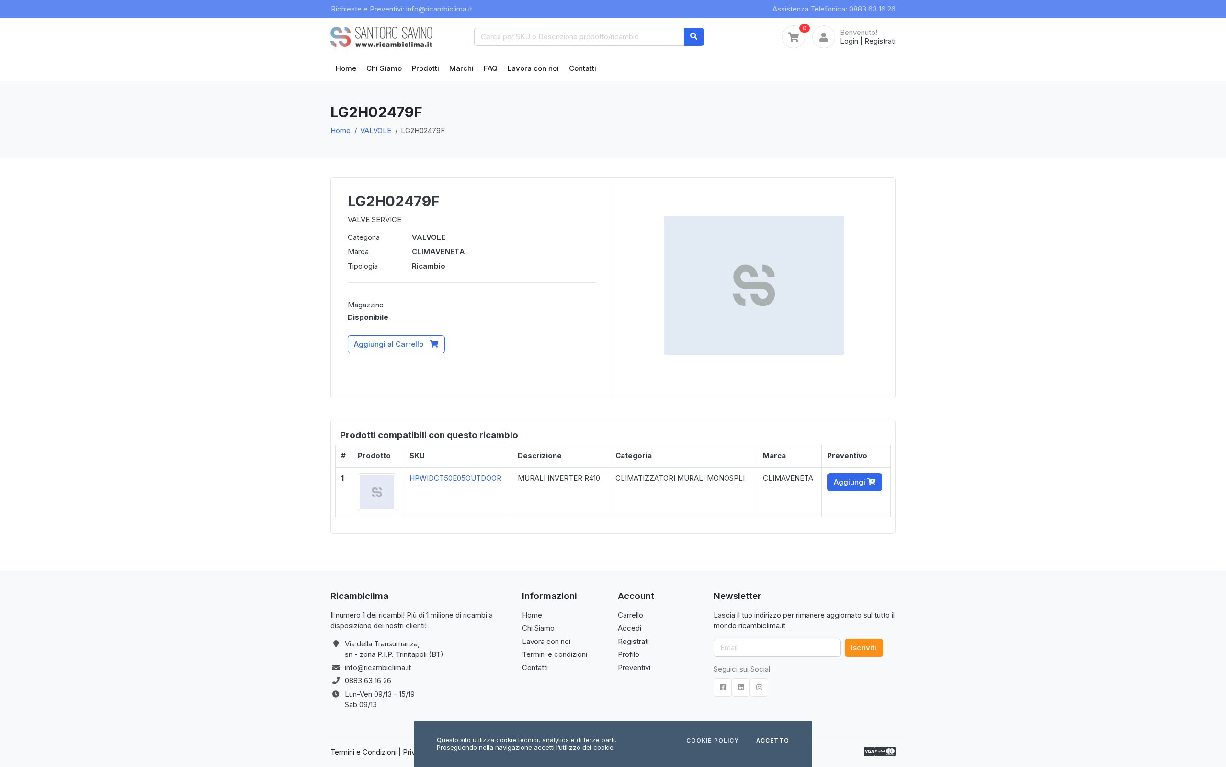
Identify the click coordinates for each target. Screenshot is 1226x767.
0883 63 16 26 (368, 680)
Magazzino (366, 304)
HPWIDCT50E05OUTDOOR (455, 478)
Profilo (628, 654)
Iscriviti (863, 647)
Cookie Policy (712, 741)
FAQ (491, 68)
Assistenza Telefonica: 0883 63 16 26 (834, 8)
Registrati (880, 40)
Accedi (629, 627)
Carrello (630, 615)
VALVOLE (375, 130)
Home (346, 68)
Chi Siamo (384, 68)
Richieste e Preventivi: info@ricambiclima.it (401, 8)
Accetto (772, 741)
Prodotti (425, 68)
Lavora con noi (533, 68)
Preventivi (634, 667)
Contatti (582, 68)
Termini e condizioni (554, 654)
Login (849, 40)
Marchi (461, 68)
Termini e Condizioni (363, 751)
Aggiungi (850, 481)
